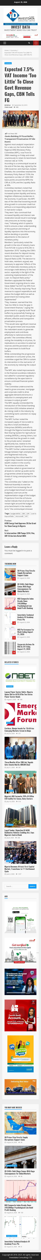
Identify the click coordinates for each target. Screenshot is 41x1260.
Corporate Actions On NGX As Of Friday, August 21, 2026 (10, 648)
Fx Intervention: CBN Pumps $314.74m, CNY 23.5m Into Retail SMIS (20, 533)
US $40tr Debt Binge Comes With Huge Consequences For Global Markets (10, 589)
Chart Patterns (12, 1199)
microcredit (19, 516)
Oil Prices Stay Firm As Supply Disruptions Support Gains (10, 574)
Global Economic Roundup (15, 1132)
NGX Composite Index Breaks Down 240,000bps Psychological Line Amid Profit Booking (10, 604)
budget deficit (15, 514)
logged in (20, 550)
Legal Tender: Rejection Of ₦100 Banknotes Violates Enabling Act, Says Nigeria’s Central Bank (20, 816)
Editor (8, 105)
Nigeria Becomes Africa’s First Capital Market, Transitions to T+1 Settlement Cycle (20, 852)
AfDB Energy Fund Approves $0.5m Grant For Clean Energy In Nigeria (20, 523)
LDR (28, 514)
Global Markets (12, 1165)
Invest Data (20, 27)
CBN (23, 514)
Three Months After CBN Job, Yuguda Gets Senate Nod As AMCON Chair (20, 748)
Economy (8, 63)
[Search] (29, 43)
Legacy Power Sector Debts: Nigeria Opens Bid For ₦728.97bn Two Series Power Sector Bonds (20, 678)
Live (36, 43)
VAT (26, 516)
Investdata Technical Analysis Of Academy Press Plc (10, 618)
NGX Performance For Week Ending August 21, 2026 (10, 633)
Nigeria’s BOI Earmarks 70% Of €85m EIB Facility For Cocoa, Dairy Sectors (20, 782)
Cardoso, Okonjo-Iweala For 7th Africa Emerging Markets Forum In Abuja (20, 714)
